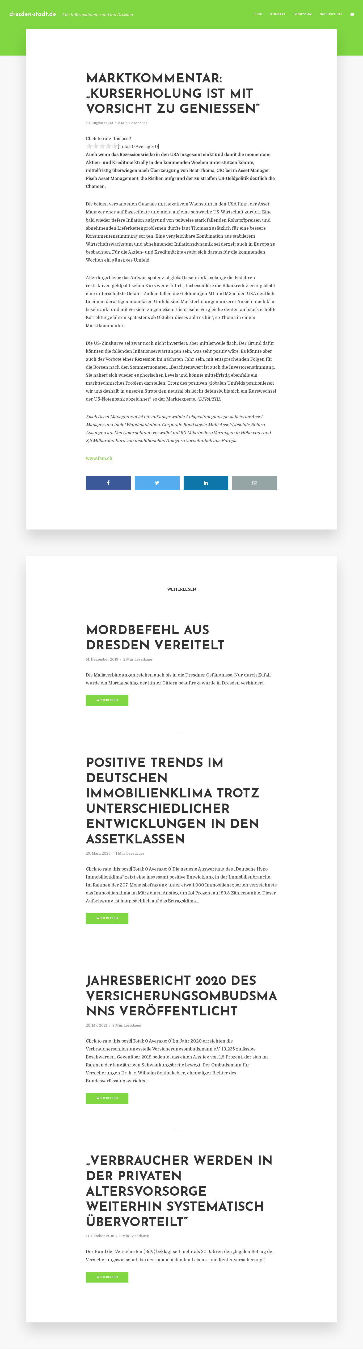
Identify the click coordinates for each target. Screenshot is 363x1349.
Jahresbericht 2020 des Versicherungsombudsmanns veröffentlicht (181, 997)
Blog (258, 14)
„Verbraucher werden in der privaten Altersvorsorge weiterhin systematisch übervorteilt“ (179, 1192)
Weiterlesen (107, 700)
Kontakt (277, 14)
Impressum (302, 14)
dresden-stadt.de (32, 14)
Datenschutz (331, 14)
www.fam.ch (99, 458)
